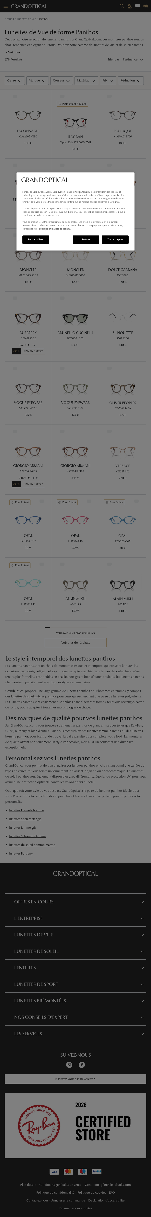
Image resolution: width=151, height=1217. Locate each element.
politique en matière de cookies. (55, 228)
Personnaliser (35, 239)
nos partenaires (82, 191)
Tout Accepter (115, 239)
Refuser (86, 239)
